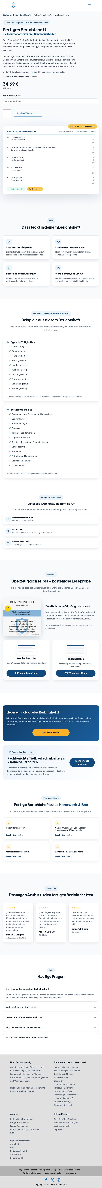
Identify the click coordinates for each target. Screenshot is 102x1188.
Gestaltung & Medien (63, 1074)
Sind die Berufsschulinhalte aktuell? (24, 1027)
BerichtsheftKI (16, 1158)
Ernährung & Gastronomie (65, 1094)
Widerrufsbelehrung (32, 1173)
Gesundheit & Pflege (63, 1091)
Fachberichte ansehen (82, 762)
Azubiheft (14, 1144)
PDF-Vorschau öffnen (26, 673)
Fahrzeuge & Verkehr (63, 1088)
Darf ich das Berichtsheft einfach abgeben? (27, 989)
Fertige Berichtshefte (22, 15)
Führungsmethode (12, 95)
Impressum (59, 1129)
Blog (12, 1132)
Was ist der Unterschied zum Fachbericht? (27, 1037)
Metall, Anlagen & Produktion (67, 1070)
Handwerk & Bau (61, 1077)
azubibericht (16, 1154)
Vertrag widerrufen (62, 1126)
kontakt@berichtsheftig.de (66, 1122)
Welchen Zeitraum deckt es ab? (22, 1007)
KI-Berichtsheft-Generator (21, 1119)
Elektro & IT (59, 1081)
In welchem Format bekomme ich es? (24, 1017)
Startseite (7, 15)
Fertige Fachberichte (19, 1126)
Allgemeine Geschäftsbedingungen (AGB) (37, 1169)
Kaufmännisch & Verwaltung (67, 1067)
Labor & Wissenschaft (63, 1098)
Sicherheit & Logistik (63, 1105)
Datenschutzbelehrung (69, 1169)
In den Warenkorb (28, 113)
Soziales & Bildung (62, 1101)
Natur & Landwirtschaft (64, 1084)
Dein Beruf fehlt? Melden (65, 1119)
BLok (12, 1147)
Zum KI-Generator (51, 732)
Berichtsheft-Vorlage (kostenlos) (24, 1129)
